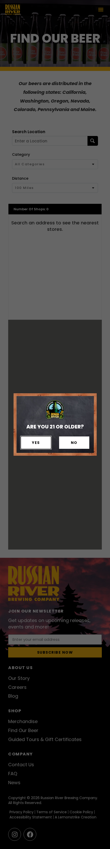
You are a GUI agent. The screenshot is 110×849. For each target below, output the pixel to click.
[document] (55, 424)
